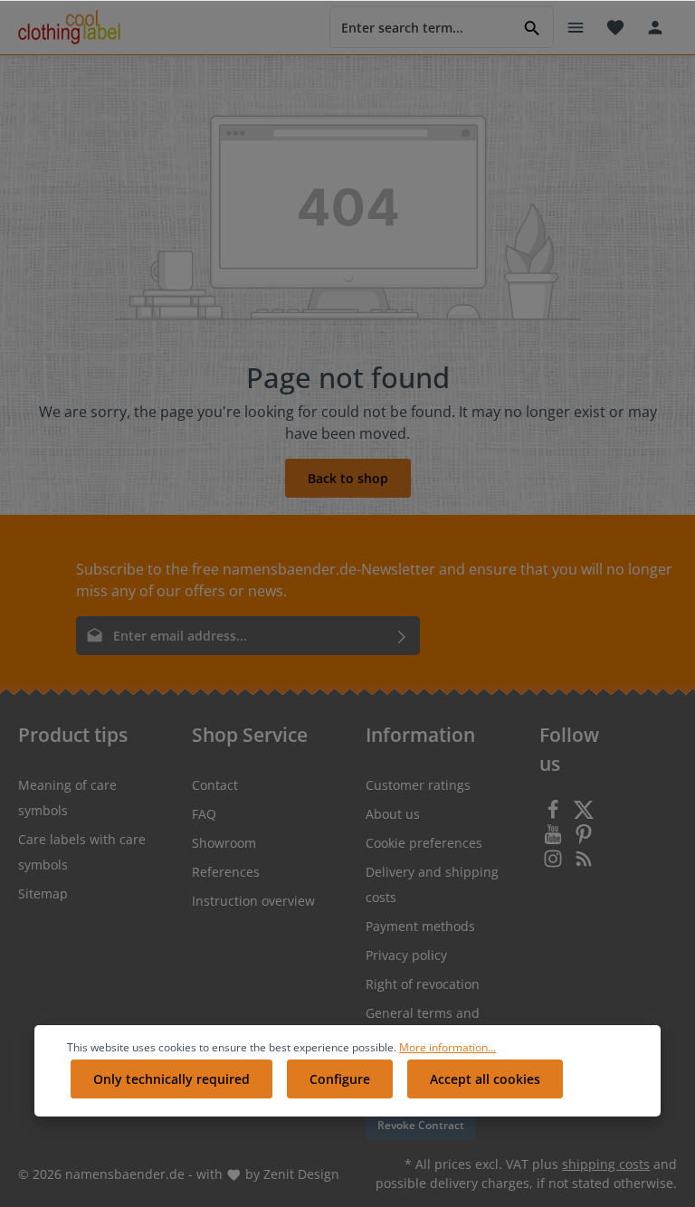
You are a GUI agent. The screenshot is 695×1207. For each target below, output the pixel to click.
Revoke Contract (420, 1125)
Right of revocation (423, 984)
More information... (447, 1047)
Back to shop (348, 478)
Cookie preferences (424, 842)
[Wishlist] (615, 27)
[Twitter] (584, 814)
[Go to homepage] (69, 27)
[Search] (532, 26)
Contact (215, 785)
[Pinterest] (584, 839)
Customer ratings (418, 785)
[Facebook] (554, 814)
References (226, 871)
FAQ (204, 813)
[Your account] (655, 27)
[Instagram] (554, 863)
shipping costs (606, 1164)
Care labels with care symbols (82, 852)
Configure (339, 1079)
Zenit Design (301, 1174)
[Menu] (575, 27)
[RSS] (584, 863)
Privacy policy (406, 955)
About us (393, 813)
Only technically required (171, 1079)
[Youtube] (554, 839)
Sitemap (43, 893)
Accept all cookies (485, 1079)
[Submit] (402, 635)
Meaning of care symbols (67, 797)
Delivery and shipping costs (432, 884)
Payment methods (420, 926)
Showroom (224, 842)
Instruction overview (253, 900)
